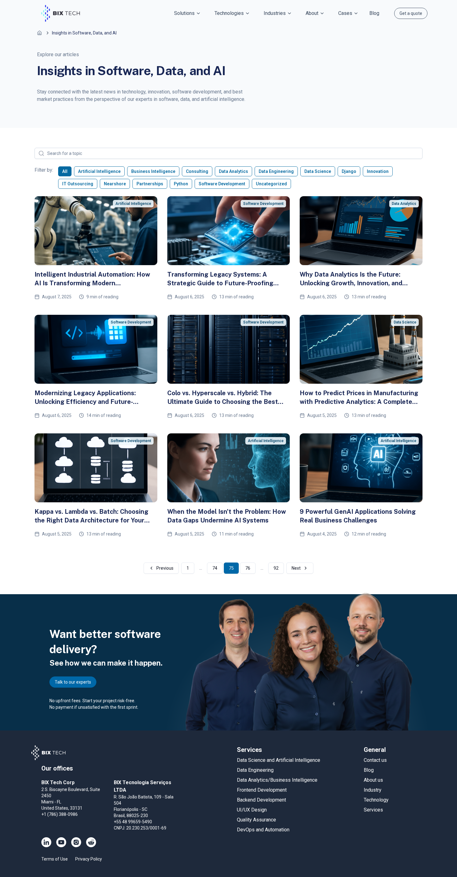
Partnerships (149, 183)
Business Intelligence (153, 171)
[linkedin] (46, 842)
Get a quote (410, 13)
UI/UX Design (252, 810)
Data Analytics (233, 171)
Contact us (375, 760)
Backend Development (261, 800)
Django (349, 171)
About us (373, 780)
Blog (374, 13)
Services (373, 810)
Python (181, 183)
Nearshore (115, 183)
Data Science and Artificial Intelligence (278, 760)
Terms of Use (54, 859)
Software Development (222, 183)
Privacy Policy (88, 859)
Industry (372, 790)
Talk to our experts (73, 682)
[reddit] (91, 842)
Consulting (197, 171)
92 (276, 568)
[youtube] (61, 842)
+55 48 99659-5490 (133, 821)
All (64, 171)
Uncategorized (271, 183)
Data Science (317, 171)
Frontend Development (262, 790)
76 (247, 568)
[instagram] (76, 842)
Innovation (378, 171)
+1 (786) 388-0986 (59, 814)
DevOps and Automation (263, 830)
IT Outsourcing (77, 183)
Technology (376, 800)
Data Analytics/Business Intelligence (277, 780)
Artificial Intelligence (99, 171)
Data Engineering (276, 171)
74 (214, 568)
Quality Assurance (256, 820)
